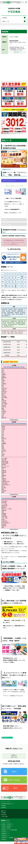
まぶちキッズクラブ (6, 822)
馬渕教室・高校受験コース (7, 826)
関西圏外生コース (5, 833)
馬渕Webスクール (5, 831)
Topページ (3, 811)
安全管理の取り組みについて (8, 803)
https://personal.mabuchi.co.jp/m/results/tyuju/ (14, 498)
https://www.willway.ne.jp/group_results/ (14, 367)
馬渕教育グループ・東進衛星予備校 (9, 830)
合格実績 (4, 812)
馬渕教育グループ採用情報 (7, 837)
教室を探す (4, 814)
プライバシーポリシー (6, 801)
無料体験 (4, 807)
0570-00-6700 (14, 761)
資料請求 (4, 805)
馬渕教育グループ (5, 835)
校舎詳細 (5, 17)
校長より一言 (6, 21)
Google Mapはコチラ (17, 52)
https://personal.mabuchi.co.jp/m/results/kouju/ (14, 423)
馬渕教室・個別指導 (6, 828)
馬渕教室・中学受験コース (7, 824)
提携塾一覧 (4, 839)
